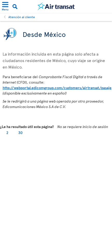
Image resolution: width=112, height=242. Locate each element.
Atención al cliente (21, 17)
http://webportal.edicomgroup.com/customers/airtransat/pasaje (57, 87)
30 (20, 132)
